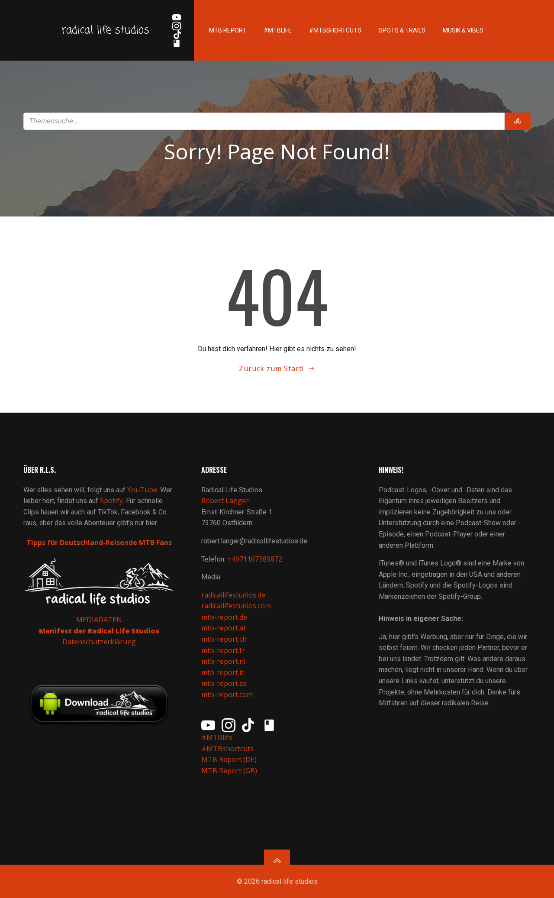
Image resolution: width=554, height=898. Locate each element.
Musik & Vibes (463, 30)
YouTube (142, 489)
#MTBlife (278, 30)
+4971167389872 (254, 559)
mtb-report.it (222, 672)
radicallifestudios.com (236, 606)
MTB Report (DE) (229, 759)
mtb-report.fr (223, 650)
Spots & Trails (402, 30)
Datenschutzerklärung (99, 641)
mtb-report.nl (223, 661)
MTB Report (227, 30)
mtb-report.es (224, 683)
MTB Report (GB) (230, 770)
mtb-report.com (227, 694)
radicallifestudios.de (233, 595)
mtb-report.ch (224, 639)
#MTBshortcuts (335, 30)
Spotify (111, 500)
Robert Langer (225, 500)
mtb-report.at (223, 628)
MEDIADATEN (99, 619)
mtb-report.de (224, 617)
